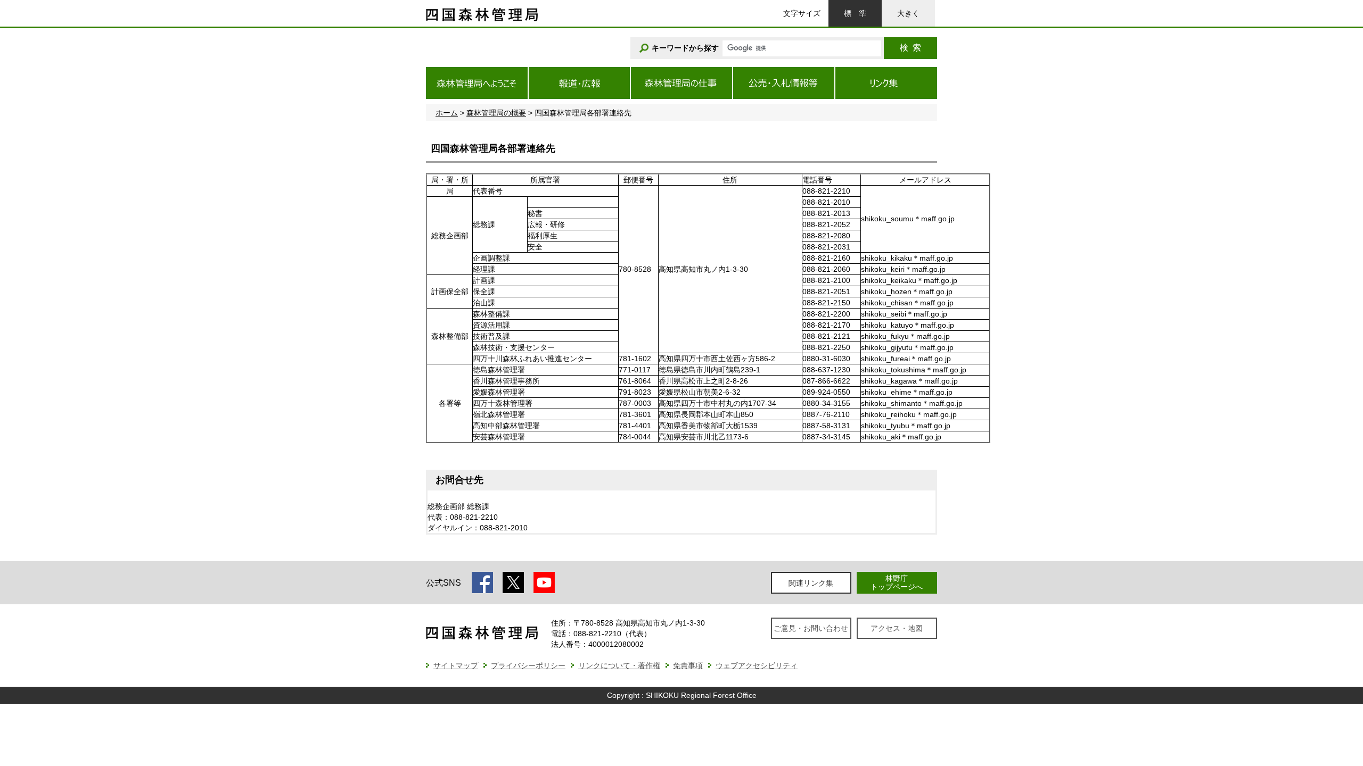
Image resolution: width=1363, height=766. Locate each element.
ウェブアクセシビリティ (757, 665)
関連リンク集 (811, 583)
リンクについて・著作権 (619, 665)
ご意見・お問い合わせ (811, 628)
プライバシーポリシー (528, 665)
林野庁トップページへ (897, 582)
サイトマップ (455, 665)
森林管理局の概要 (496, 113)
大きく (908, 13)
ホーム (447, 113)
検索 (910, 47)
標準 (855, 13)
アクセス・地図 (897, 628)
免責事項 (688, 665)
